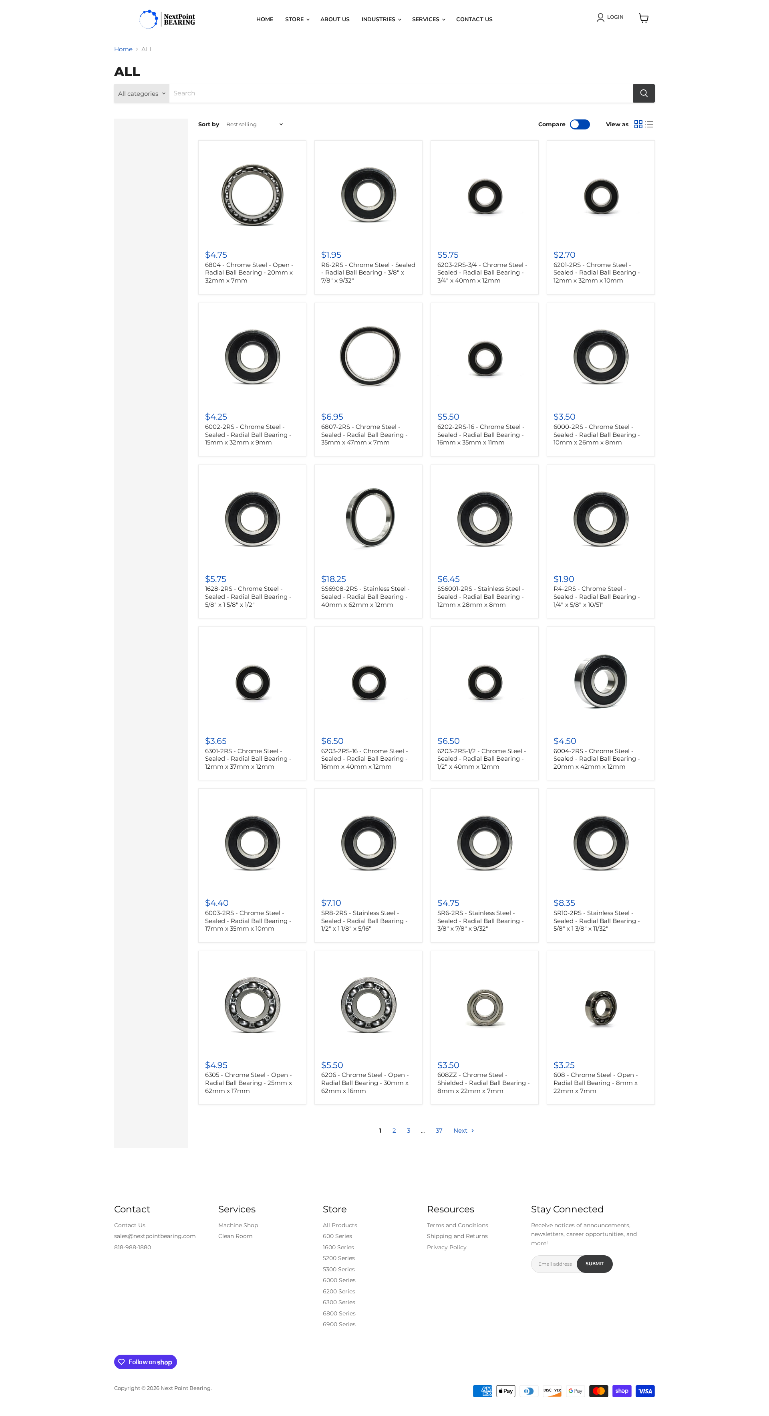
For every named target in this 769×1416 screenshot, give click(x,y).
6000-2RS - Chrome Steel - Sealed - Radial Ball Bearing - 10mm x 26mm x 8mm (597, 434)
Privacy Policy (447, 1247)
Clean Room (235, 1236)
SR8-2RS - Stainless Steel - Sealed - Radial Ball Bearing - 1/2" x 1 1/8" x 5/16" (364, 920)
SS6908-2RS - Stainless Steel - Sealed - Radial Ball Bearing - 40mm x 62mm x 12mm (365, 596)
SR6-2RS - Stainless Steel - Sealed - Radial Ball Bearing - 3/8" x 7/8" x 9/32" (480, 920)
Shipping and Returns (457, 1236)
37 (439, 1130)
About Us (335, 19)
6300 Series (339, 1302)
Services (426, 19)
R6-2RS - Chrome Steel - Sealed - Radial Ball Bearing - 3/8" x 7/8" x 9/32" (368, 272)
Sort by (208, 124)
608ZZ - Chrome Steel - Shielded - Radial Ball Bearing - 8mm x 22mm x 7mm (483, 1082)
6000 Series (339, 1280)
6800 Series (339, 1313)
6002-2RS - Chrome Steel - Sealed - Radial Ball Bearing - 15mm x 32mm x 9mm (248, 434)
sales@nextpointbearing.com (155, 1236)
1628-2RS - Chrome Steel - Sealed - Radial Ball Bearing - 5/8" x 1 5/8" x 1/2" (248, 596)
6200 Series (339, 1291)
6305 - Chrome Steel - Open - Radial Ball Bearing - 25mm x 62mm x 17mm (248, 1082)
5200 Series (339, 1258)
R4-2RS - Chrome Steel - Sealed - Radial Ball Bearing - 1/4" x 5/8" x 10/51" (597, 596)
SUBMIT (595, 1263)
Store (295, 19)
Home (264, 19)
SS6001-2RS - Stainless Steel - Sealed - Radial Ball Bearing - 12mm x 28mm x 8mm (480, 596)
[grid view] (638, 124)
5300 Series (339, 1269)
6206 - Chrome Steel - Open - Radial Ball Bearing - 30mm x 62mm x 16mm (365, 1082)
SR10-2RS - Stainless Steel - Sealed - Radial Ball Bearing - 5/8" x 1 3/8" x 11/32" (597, 920)
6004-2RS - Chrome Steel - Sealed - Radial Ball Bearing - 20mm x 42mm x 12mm (597, 758)
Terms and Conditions (457, 1225)
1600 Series (338, 1247)
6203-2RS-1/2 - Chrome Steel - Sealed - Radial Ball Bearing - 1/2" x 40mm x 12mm (481, 758)
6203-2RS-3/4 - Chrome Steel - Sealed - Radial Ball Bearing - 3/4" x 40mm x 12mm (482, 272)
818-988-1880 (132, 1247)
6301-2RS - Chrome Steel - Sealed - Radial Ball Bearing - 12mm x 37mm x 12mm (248, 758)
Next (461, 1130)
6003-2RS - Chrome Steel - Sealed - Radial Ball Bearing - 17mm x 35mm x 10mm (248, 920)
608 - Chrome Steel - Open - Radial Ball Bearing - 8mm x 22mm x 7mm (596, 1082)
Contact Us (474, 19)
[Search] (644, 93)
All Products (340, 1225)
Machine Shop (238, 1225)
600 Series (337, 1236)
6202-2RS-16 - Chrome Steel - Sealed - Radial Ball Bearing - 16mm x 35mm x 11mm (481, 434)
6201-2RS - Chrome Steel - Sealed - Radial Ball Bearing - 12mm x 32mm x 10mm (597, 272)
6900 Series (339, 1324)
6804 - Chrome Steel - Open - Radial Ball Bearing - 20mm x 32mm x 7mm (249, 272)
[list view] (649, 124)
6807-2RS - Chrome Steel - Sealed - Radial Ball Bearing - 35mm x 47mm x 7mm (364, 434)
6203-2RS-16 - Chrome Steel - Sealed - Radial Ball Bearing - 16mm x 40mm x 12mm (364, 758)
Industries (379, 19)
